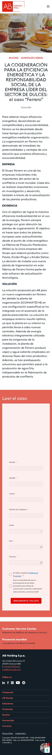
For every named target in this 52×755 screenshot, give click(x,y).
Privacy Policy (7, 733)
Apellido (12, 478)
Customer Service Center (19, 629)
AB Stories (13, 58)
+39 (6, 667)
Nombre (12, 462)
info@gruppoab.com (11, 670)
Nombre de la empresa (17, 510)
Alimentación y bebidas (32, 58)
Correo (11, 494)
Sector (11, 525)
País (10, 541)
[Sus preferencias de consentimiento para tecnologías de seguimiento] (47, 750)
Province (12, 557)
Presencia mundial (14, 639)
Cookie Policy (20, 733)
